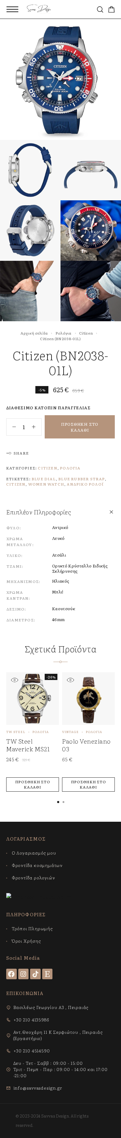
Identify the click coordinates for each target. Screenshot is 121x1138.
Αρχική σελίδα (34, 333)
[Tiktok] (35, 974)
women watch (46, 484)
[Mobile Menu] (12, 9)
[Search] (100, 9)
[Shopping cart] (111, 10)
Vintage (70, 731)
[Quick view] (14, 680)
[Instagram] (23, 974)
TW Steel (15, 731)
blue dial (44, 479)
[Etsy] (47, 974)
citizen (15, 484)
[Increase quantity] (36, 427)
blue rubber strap (81, 479)
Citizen (86, 333)
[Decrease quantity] (11, 427)
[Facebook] (11, 974)
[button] (32, 784)
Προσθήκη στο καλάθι (79, 427)
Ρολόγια (64, 333)
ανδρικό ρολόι (85, 484)
